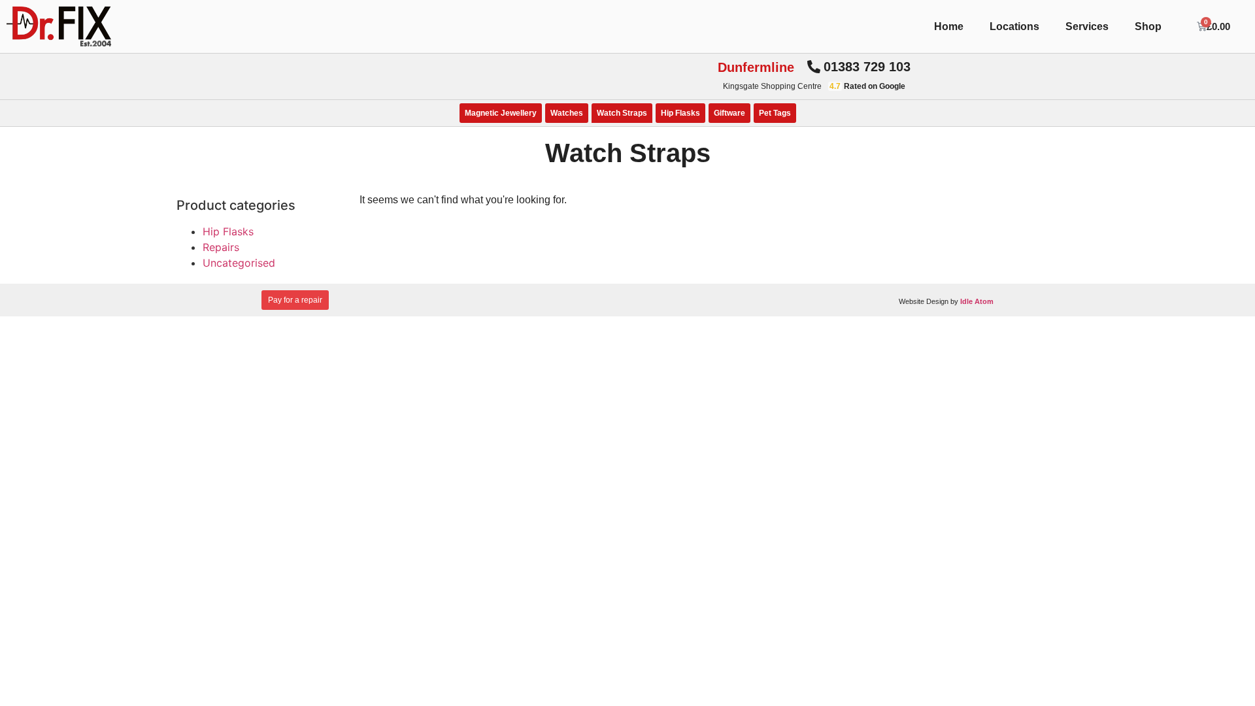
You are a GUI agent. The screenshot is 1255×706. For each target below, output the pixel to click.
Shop (1148, 26)
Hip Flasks (680, 113)
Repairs (221, 247)
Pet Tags (775, 113)
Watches (566, 113)
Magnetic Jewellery (501, 113)
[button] (859, 66)
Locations (1014, 26)
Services (1087, 26)
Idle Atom (977, 301)
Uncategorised (239, 262)
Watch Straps (622, 113)
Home (948, 26)
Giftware (729, 113)
